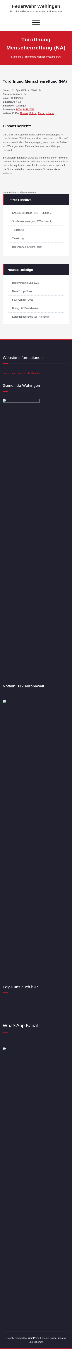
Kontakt (36, 373)
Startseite (16, 56)
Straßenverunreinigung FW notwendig (32, 221)
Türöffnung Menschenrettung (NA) (43, 56)
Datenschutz (23, 373)
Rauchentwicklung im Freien (27, 246)
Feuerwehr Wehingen (36, 6)
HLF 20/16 (28, 109)
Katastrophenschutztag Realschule (30, 316)
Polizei (33, 113)
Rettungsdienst (46, 113)
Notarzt (24, 113)
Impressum (9, 373)
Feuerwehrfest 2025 (22, 299)
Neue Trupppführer (22, 291)
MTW (19, 109)
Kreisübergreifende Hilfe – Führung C (32, 212)
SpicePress (56, 1338)
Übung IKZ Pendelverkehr (26, 308)
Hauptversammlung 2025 (25, 282)
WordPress (34, 1338)
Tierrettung (18, 229)
